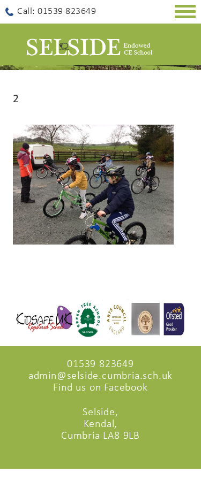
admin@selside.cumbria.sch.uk (100, 376)
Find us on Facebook (100, 388)
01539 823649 (100, 364)
